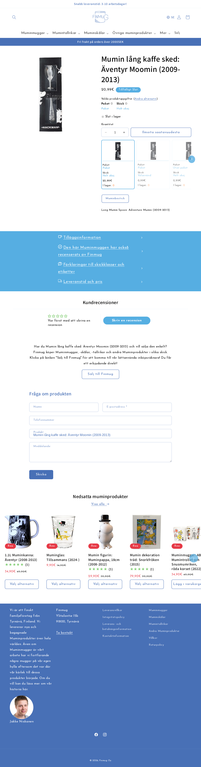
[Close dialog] (139, 331)
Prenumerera (100, 415)
